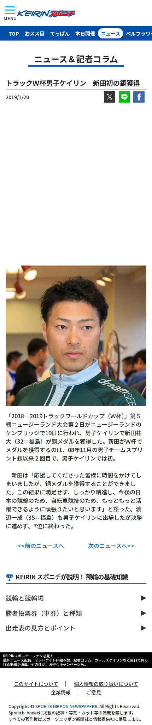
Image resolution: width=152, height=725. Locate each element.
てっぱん (60, 33)
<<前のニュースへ (41, 545)
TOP (13, 33)
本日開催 (85, 33)
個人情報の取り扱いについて (106, 683)
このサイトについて (36, 683)
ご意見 (93, 692)
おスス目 (35, 33)
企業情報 (61, 692)
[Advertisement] (76, 184)
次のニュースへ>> (111, 545)
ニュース (110, 33)
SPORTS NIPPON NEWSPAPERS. (66, 706)
